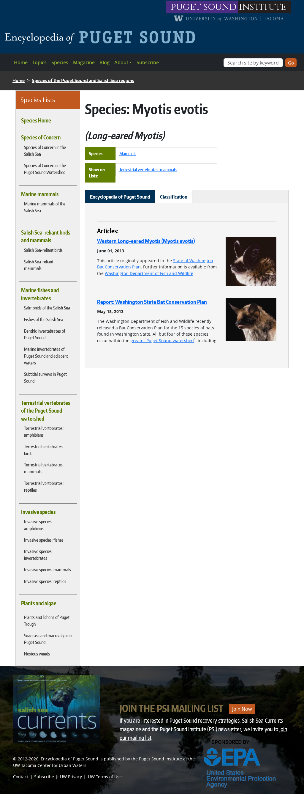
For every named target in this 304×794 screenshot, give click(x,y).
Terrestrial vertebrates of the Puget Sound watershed (45, 411)
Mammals (127, 153)
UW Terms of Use (105, 776)
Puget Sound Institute (160, 759)
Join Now (242, 709)
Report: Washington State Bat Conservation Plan (152, 301)
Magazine (84, 62)
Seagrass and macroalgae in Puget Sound (48, 639)
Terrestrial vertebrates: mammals (44, 468)
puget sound (204, 7)
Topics (39, 62)
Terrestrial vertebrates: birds (44, 450)
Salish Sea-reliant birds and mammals (45, 236)
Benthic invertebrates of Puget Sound (44, 334)
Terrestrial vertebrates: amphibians (44, 431)
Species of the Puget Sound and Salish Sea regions (83, 80)
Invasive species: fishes (44, 540)
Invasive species (38, 512)
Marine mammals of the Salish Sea (44, 207)
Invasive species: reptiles (45, 581)
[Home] (102, 37)
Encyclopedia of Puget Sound (69, 759)
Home (21, 62)
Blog (104, 62)
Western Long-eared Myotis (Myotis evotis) (146, 241)
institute (262, 7)
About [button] (121, 62)
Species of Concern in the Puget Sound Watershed (45, 168)
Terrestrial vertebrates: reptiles (44, 486)
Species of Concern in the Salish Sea (45, 150)
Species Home (36, 120)
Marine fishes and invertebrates (40, 294)
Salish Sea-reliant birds (43, 250)
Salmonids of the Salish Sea (47, 308)
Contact (20, 776)
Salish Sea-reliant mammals (38, 265)
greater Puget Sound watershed (162, 340)
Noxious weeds (37, 654)
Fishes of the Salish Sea (43, 319)
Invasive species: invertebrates (38, 554)
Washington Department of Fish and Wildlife (149, 273)
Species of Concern (41, 137)
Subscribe (148, 62)
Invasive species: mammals (47, 570)
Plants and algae (38, 603)
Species (59, 62)
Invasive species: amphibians (38, 524)
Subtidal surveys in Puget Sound (45, 377)
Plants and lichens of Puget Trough (46, 620)
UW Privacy (71, 776)
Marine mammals (39, 194)
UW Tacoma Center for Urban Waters (49, 765)
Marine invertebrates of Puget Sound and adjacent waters (46, 356)
